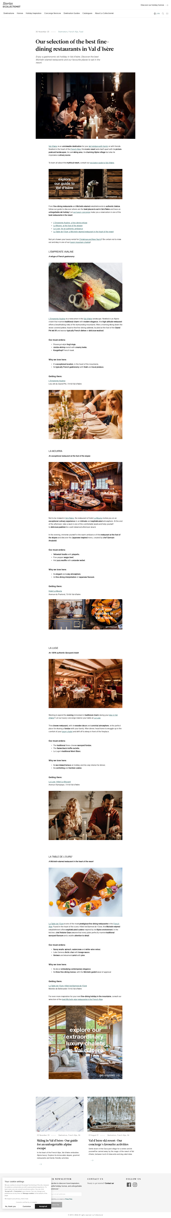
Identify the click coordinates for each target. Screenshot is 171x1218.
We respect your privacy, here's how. (16, 1199)
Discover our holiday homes (152, 5)
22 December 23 (43, 1135)
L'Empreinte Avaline (57, 319)
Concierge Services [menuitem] (52, 13)
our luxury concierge (81, 212)
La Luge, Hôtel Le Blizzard (60, 782)
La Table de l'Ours (56, 924)
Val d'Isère (53, 146)
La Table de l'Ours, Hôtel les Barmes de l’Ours (68, 986)
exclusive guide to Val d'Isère (102, 163)
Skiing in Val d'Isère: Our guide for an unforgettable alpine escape (57, 1144)
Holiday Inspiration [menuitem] (33, 13)
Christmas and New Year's (90, 239)
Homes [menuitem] (20, 13)
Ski (79, 1135)
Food (81, 32)
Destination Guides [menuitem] (72, 13)
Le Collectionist (97, 1215)
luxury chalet (67, 731)
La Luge (97, 718)
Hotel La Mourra (55, 591)
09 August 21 (94, 1135)
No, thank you (10, 1206)
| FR (158, 14)
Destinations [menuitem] (8, 13)
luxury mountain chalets (80, 242)
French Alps (73, 32)
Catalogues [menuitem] (87, 13)
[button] (3, 1215)
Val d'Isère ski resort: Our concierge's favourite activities (108, 1142)
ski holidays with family (98, 146)
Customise (27, 1206)
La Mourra (98, 518)
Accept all (43, 1206)
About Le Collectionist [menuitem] (104, 13)
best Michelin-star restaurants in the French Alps (82, 999)
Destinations (63, 32)
